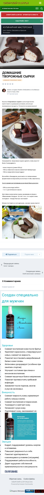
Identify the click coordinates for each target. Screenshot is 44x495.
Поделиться (11, 254)
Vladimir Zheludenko (12, 30)
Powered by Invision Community (22, 484)
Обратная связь (15, 479)
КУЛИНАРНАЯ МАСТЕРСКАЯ (17, 27)
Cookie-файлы (29, 479)
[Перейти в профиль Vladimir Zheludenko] (4, 90)
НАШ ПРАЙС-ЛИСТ (22, 21)
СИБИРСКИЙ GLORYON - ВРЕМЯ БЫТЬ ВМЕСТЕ (22, 14)
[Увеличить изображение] (22, 222)
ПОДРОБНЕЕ (11, 471)
